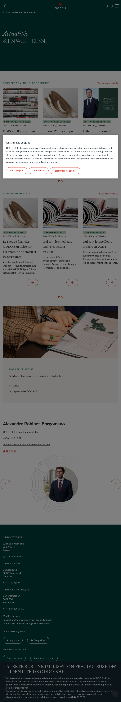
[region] (60, 157)
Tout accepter (17, 170)
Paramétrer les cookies (65, 170)
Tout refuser (38, 170)
